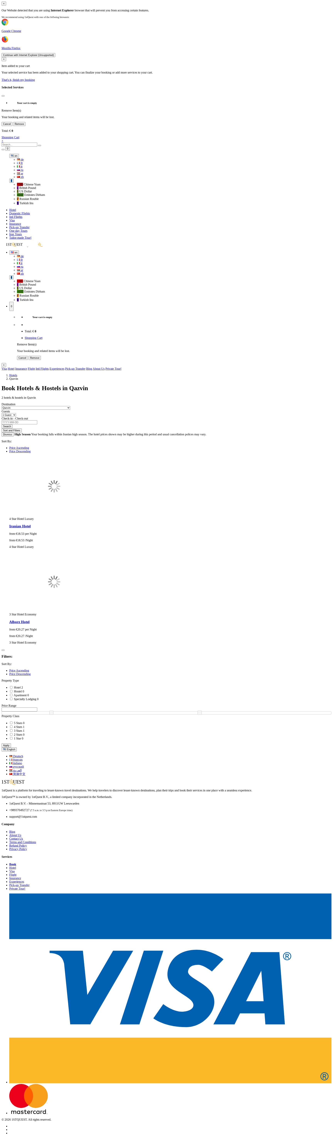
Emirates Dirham (31, 194)
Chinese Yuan (28, 184)
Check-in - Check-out (15, 418)
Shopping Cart (10, 137)
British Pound (26, 188)
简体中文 (18, 774)
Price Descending (20, 451)
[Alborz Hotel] (54, 611)
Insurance (15, 223)
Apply (6, 745)
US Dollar (24, 191)
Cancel (7, 124)
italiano (17, 763)
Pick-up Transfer (19, 227)
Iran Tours (15, 234)
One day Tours (18, 230)
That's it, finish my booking (18, 79)
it (21, 166)
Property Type (10, 680)
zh (22, 177)
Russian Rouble (28, 199)
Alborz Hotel (19, 622)
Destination (8, 404)
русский (18, 766)
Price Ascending (19, 447)
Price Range (9, 705)
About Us (99, 368)
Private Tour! (113, 368)
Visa (12, 220)
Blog (89, 368)
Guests (6, 411)
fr (21, 163)
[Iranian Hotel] (54, 515)
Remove (19, 124)
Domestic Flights (19, 213)
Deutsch (17, 756)
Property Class (10, 716)
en (15, 155)
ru (21, 170)
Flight (31, 368)
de (22, 159)
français (17, 759)
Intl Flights (15, 216)
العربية (17, 770)
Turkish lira (25, 203)
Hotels (13, 375)
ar (21, 173)
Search (7, 426)
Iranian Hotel (20, 526)
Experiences (57, 368)
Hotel (12, 210)
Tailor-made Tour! (20, 237)
